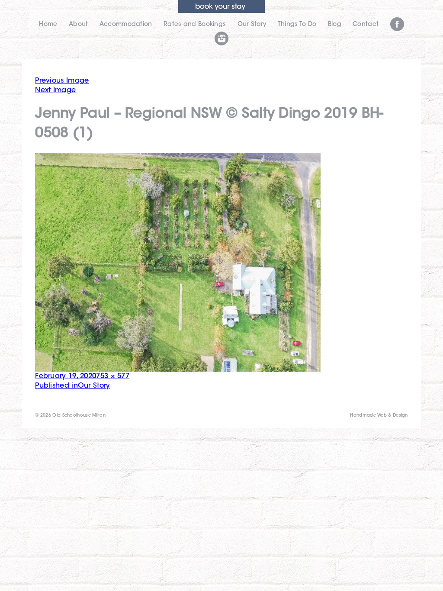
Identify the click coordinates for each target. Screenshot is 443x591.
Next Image (55, 90)
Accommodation (126, 25)
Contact (366, 25)
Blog (334, 25)
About (78, 25)
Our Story (252, 25)
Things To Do (297, 25)
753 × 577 (112, 376)
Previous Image (62, 80)
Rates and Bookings (195, 25)
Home (48, 25)
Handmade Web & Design (379, 416)
